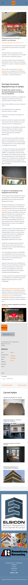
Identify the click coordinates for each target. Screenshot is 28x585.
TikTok (12, 360)
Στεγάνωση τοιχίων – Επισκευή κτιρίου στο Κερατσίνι (12, 420)
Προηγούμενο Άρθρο (6, 385)
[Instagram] (13, 572)
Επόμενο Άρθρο (22, 385)
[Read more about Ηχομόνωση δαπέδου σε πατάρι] (14, 407)
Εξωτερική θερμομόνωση (8, 42)
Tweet (3, 378)
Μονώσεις (17, 42)
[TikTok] (15, 572)
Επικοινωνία (14, 568)
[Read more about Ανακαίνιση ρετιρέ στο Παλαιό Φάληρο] (14, 454)
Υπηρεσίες (14, 564)
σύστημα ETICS (5, 210)
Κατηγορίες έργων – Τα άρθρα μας (14, 562)
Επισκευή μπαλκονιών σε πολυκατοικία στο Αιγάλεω (10, 467)
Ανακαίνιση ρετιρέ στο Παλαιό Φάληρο (11, 444)
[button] (26, 3)
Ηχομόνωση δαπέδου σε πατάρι (12, 397)
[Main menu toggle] (2, 2)
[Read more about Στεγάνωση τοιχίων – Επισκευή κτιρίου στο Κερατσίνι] (14, 430)
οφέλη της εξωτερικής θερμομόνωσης (12, 288)
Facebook (12, 355)
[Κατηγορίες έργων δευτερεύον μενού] (8, 354)
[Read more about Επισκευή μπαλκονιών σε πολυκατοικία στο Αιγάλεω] (14, 476)
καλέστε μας (5, 306)
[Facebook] (11, 572)
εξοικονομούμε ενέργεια (7, 295)
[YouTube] (17, 572)
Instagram (13, 358)
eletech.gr (4, 349)
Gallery (14, 566)
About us (14, 570)
